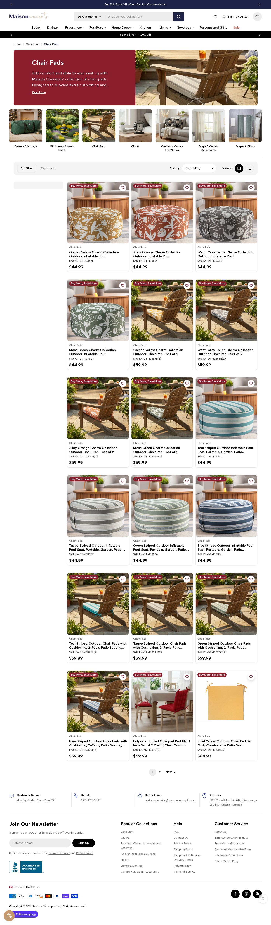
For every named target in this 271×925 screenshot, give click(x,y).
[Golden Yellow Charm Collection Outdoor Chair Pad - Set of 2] (162, 310)
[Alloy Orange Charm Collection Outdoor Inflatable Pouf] (162, 212)
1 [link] (152, 772)
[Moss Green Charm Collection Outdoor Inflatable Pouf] (98, 310)
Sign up (84, 843)
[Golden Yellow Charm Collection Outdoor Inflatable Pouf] (98, 212)
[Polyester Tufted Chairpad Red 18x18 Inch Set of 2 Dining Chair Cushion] (162, 701)
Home (17, 44)
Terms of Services (59, 853)
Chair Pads (75, 247)
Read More (39, 92)
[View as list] (249, 168)
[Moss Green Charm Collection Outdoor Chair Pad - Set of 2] (162, 408)
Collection (32, 44)
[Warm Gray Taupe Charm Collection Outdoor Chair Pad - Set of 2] (226, 310)
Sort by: (175, 168)
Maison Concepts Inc (46, 906)
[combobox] (129, 16)
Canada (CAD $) (25, 887)
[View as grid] (239, 168)
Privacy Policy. (84, 853)
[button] (11, 4)
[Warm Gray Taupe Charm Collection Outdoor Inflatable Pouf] (226, 212)
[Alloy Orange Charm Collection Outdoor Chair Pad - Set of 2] (98, 408)
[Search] (178, 16)
